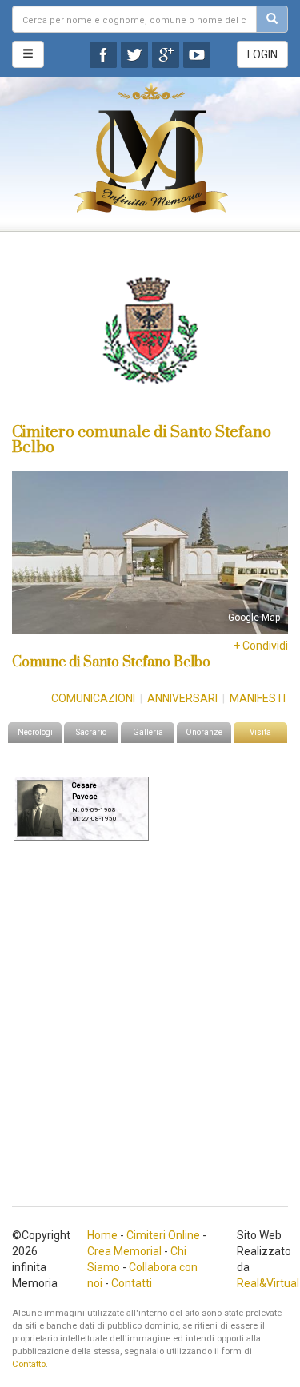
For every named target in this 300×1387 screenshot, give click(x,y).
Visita (260, 732)
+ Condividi (261, 645)
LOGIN (262, 54)
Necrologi (35, 732)
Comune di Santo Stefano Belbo (111, 662)
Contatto (29, 1364)
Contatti (131, 1283)
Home (102, 1235)
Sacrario (91, 732)
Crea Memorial (124, 1251)
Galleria (148, 732)
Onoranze (204, 732)
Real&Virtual (268, 1283)
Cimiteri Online (163, 1235)
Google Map (254, 617)
